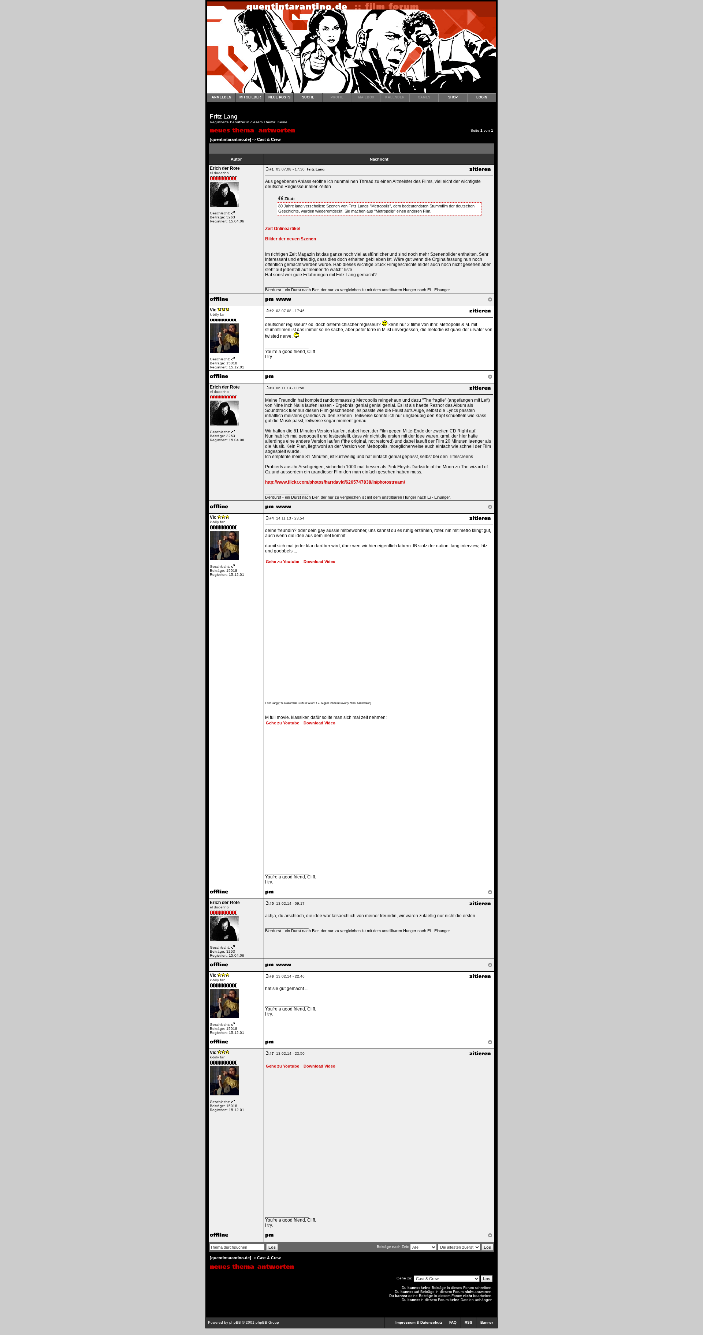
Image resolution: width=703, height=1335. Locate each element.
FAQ (453, 1322)
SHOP (453, 97)
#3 (271, 388)
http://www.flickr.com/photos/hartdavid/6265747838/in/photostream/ (335, 482)
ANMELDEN (221, 97)
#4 (271, 518)
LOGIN (481, 97)
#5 (271, 903)
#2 (271, 311)
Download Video (317, 561)
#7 (271, 1053)
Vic (213, 309)
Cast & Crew (269, 139)
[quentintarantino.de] (230, 139)
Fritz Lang (224, 116)
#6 (271, 976)
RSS (468, 1322)
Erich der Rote (225, 168)
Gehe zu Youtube (282, 561)
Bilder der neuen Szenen (290, 238)
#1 (271, 169)
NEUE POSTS (279, 97)
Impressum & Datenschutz (418, 1322)
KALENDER (395, 97)
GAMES (424, 97)
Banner (486, 1322)
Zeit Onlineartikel (282, 228)
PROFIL (337, 97)
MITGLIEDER (250, 97)
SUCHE (308, 97)
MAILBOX (366, 97)
